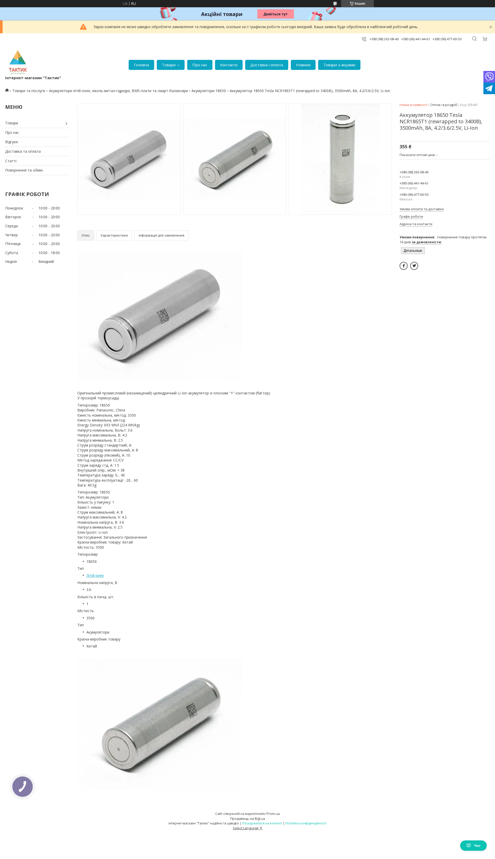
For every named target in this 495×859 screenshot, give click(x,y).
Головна (141, 64)
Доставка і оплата (266, 64)
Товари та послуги (28, 90)
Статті (10, 160)
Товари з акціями (339, 64)
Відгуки (11, 141)
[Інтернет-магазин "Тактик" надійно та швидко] (18, 62)
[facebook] (404, 266)
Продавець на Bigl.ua (247, 818)
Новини (303, 64)
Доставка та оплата (23, 151)
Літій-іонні (95, 575)
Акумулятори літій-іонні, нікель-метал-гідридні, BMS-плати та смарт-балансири (118, 90)
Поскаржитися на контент (262, 823)
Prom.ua (273, 813)
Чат (477, 846)
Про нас (199, 64)
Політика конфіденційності (305, 823)
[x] (414, 266)
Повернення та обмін (24, 170)
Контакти (228, 64)
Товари (169, 64)
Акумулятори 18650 (209, 90)
